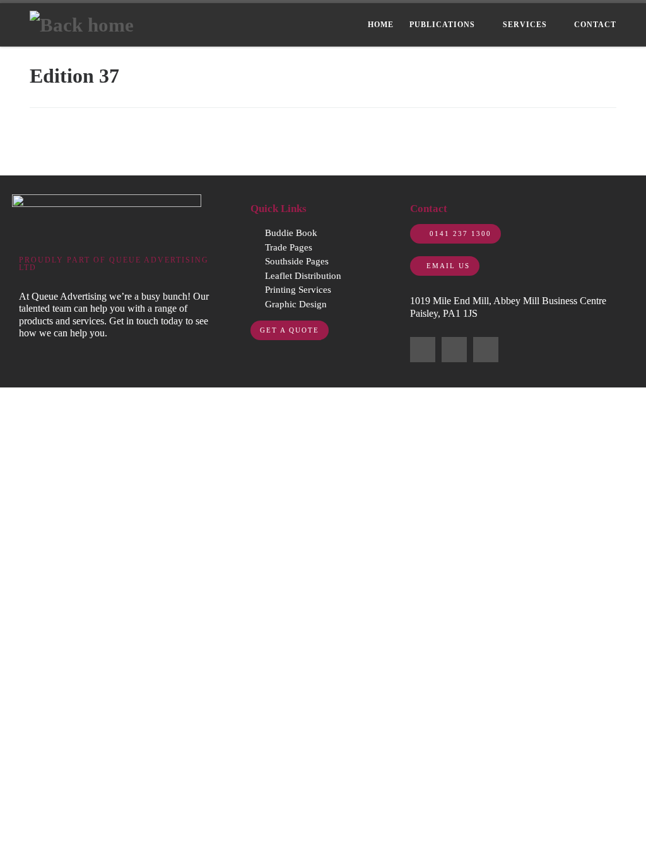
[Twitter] (454, 349)
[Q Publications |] (82, 24)
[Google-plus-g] (485, 349)
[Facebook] (422, 349)
